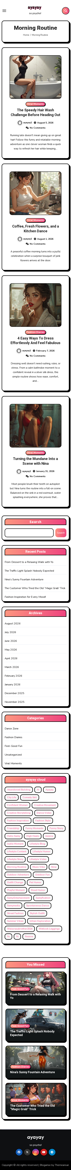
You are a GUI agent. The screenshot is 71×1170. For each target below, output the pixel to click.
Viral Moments (35, 104)
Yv (17, 936)
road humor (38, 890)
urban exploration (40, 921)
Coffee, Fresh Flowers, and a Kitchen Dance (35, 229)
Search (35, 522)
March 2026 (12, 667)
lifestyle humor (41, 851)
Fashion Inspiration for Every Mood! (25, 597)
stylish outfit (37, 913)
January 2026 (12, 684)
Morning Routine (16, 866)
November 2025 (15, 702)
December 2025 (14, 693)
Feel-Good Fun (13, 746)
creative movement (45, 805)
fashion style (43, 820)
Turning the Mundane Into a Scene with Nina (35, 461)
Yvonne (29, 936)
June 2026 (11, 641)
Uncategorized (13, 755)
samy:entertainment (18, 897)
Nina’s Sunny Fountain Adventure (24, 579)
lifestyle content (16, 851)
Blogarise (45, 1165)
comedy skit (30, 797)
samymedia (13, 905)
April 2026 (11, 658)
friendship (13, 828)
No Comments (37, 127)
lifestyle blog (37, 843)
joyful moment (15, 843)
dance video (44, 812)
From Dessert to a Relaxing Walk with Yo (29, 562)
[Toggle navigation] (4, 11)
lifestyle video (38, 859)
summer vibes (15, 921)
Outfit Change (15, 882)
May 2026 (11, 649)
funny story (56, 828)
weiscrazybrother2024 (19, 928)
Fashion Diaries (35, 332)
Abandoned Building (18, 789)
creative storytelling (18, 812)
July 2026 (10, 632)
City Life (11, 797)
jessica (49, 836)
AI (38, 789)
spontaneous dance (37, 905)
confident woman (17, 805)
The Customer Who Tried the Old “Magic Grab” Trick (35, 588)
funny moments (34, 828)
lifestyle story (15, 859)
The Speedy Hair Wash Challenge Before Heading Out (35, 113)
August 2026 (13, 623)
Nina (53, 866)
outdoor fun (42, 874)
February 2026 (13, 676)
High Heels (32, 836)
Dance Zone (12, 728)
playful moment (16, 890)
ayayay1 (27, 122)
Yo (8, 936)
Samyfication (43, 897)
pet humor (35, 882)
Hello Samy (13, 836)
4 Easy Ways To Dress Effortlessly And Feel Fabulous (35, 341)
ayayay (34, 7)
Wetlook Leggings (49, 928)
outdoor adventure (18, 874)
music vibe (39, 866)
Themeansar (62, 1165)
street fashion (15, 913)
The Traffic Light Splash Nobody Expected (29, 571)
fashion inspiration (18, 820)
